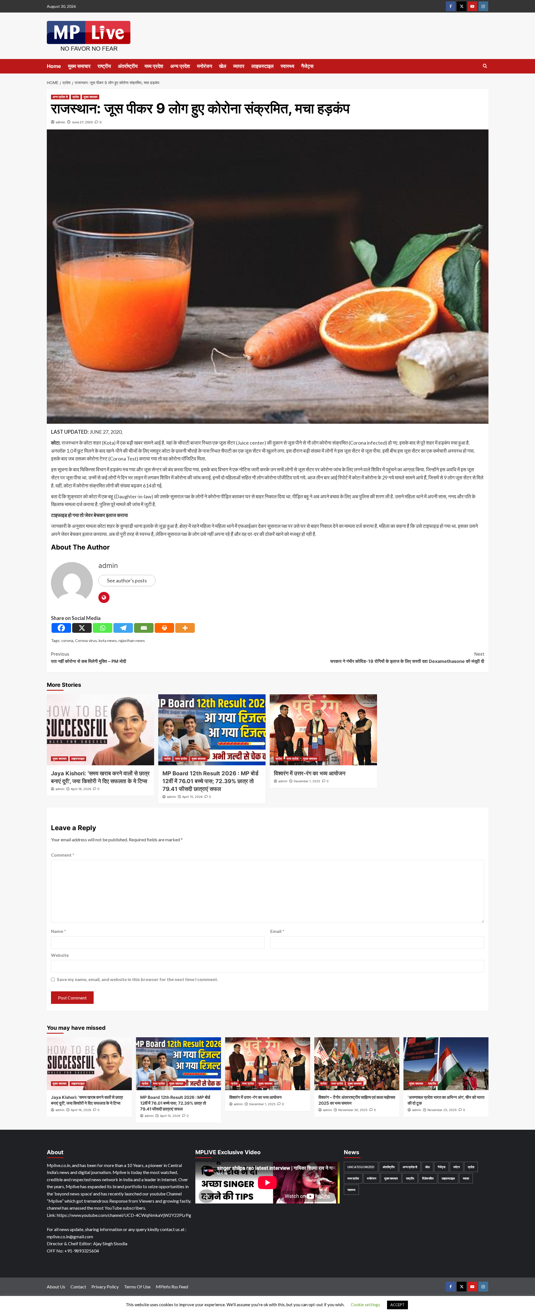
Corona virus (86, 640)
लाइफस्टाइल (262, 66)
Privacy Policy (105, 1286)
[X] (82, 628)
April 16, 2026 (81, 789)
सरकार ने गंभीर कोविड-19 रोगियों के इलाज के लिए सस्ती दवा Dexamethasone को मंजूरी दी (407, 657)
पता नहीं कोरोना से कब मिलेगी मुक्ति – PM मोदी (88, 657)
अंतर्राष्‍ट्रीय (128, 66)
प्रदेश (75, 97)
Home (54, 66)
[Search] (484, 66)
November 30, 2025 (353, 1110)
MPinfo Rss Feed (172, 1286)
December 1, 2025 (307, 781)
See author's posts (127, 580)
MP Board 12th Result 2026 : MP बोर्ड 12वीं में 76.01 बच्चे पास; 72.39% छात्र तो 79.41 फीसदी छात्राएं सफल (210, 781)
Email (277, 931)
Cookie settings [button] (365, 1304)
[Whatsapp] (102, 628)
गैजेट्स (307, 66)
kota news (108, 640)
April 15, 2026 (192, 797)
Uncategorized (360, 1167)
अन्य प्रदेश (180, 66)
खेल (222, 66)
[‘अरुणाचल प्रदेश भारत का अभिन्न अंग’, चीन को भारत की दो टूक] (445, 1063)
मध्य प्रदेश (154, 66)
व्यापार (238, 66)
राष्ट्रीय (104, 66)
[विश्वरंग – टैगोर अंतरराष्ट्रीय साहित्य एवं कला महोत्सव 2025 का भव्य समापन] (356, 1063)
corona (67, 640)
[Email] (144, 628)
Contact (78, 1286)
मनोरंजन (204, 66)
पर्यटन (456, 1167)
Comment (62, 854)
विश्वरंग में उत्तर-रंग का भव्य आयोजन (309, 773)
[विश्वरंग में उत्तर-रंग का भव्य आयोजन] (323, 729)
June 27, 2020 (82, 122)
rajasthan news (131, 640)
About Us (56, 1286)
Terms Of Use (137, 1286)
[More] (185, 628)
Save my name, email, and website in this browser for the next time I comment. (137, 979)
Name (58, 931)
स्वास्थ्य (287, 66)
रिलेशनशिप (428, 1178)
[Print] (164, 628)
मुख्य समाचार (79, 66)
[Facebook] (61, 628)
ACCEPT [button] (397, 1305)
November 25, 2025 (442, 1110)
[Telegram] (123, 628)
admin (60, 122)
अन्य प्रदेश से (60, 97)
